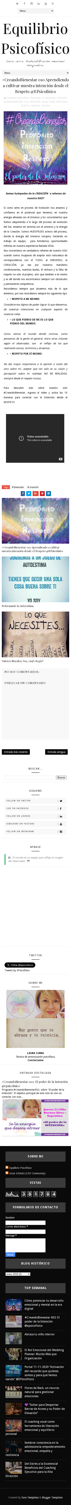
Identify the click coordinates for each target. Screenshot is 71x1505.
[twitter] (17, 3)
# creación (32, 487)
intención (35, 102)
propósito (61, 102)
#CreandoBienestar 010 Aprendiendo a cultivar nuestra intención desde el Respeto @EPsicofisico (32, 549)
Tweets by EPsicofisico (17, 970)
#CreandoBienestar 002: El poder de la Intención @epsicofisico (42, 1321)
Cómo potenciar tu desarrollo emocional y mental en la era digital (44, 1305)
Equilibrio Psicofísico (20, 1167)
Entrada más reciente (15, 751)
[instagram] (31, 3)
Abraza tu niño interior (40, 1334)
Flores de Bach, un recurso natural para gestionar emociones (42, 1392)
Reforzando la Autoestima (17, 606)
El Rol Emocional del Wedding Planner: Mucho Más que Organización (44, 1354)
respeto (25, 106)
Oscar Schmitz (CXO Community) (27, 1173)
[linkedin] (38, 3)
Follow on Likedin (18, 816)
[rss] (53, 3)
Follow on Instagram (20, 831)
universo (35, 106)
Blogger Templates (52, 1497)
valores (46, 106)
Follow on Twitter (18, 801)
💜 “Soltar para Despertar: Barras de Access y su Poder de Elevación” (45, 1409)
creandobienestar (13, 102)
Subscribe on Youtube (20, 824)
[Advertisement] (35, 908)
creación (62, 98)
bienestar (50, 98)
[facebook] (24, 3)
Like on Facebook (17, 808)
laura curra (48, 102)
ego (26, 102)
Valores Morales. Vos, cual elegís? (23, 661)
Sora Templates (30, 1497)
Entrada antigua (56, 751)
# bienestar (18, 487)
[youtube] (45, 3)
